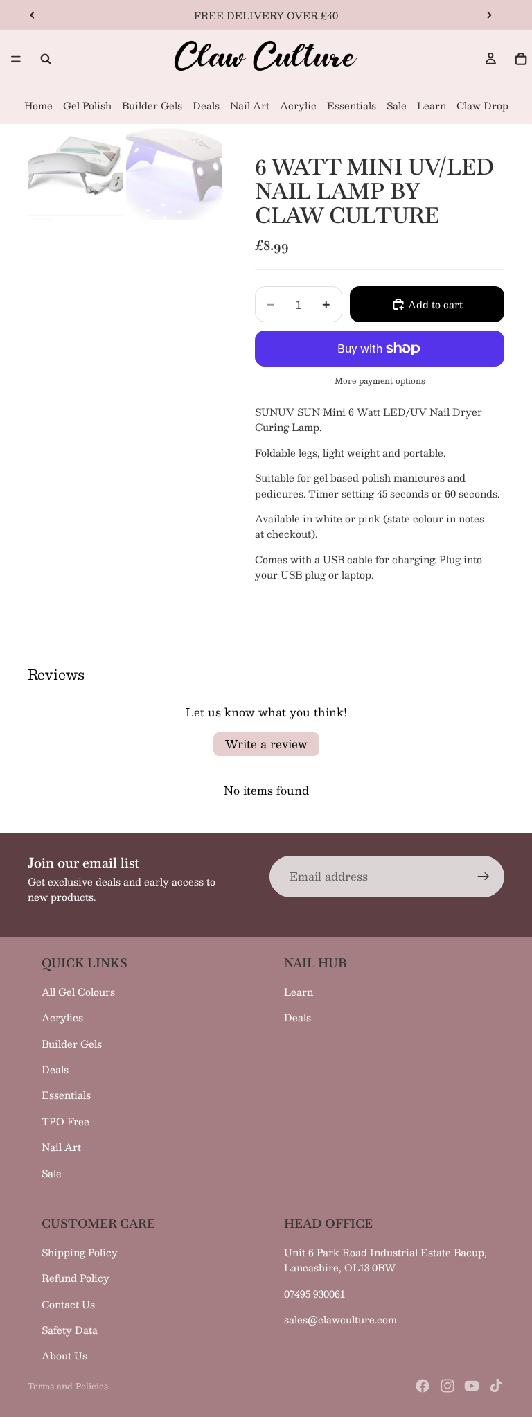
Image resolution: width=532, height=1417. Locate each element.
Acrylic (298, 105)
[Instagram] (447, 1386)
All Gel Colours (78, 991)
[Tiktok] (496, 1386)
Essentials (351, 105)
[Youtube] (471, 1386)
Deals (206, 105)
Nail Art (249, 105)
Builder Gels (152, 105)
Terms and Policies (68, 1386)
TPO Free (65, 1121)
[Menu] (16, 59)
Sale (397, 105)
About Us (64, 1355)
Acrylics (62, 1017)
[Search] (45, 59)
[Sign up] (483, 876)
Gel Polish (87, 105)
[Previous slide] (32, 15)
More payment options (380, 380)
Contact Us (68, 1304)
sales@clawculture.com (340, 1319)
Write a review (266, 743)
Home (38, 105)
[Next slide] (489, 15)
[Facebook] (422, 1386)
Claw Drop (482, 105)
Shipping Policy (80, 1252)
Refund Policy (75, 1277)
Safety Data (70, 1329)
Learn (431, 105)
